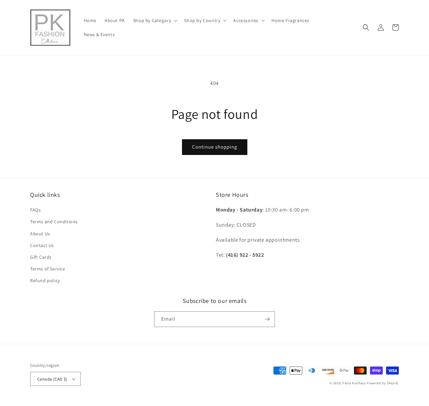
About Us (40, 234)
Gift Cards (41, 257)
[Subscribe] (267, 319)
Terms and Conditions (54, 222)
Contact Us (42, 245)
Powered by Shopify (383, 383)
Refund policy (45, 280)
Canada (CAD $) (52, 379)
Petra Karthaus (354, 383)
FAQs (35, 210)
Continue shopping (214, 147)
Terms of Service (47, 269)
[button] (154, 20)
